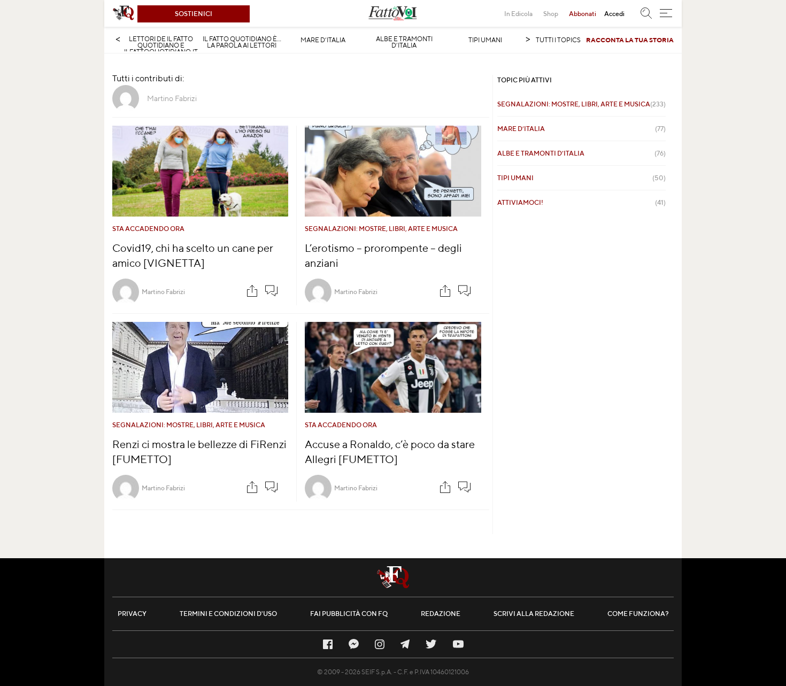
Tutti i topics (558, 40)
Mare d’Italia (322, 40)
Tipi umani (485, 40)
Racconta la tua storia (630, 40)
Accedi (614, 14)
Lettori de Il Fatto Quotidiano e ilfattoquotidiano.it (161, 45)
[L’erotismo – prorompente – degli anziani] (393, 171)
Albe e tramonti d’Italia (404, 42)
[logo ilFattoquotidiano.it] (123, 13)
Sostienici (193, 14)
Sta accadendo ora (148, 229)
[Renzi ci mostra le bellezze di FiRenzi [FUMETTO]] (200, 367)
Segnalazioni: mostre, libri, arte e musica (381, 229)
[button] (666, 13)
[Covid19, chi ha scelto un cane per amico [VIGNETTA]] (200, 171)
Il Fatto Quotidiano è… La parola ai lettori (242, 42)
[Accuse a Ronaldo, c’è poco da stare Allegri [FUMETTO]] (393, 367)
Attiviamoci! (581, 202)
